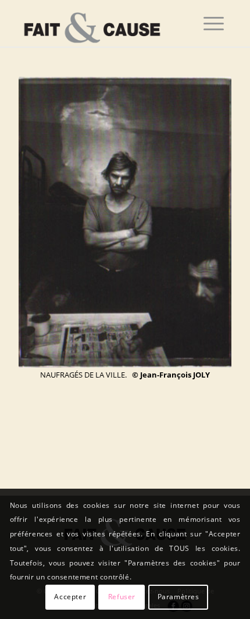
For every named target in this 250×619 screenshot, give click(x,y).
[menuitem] (213, 23)
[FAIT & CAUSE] (103, 23)
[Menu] (213, 23)
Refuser (121, 597)
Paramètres (178, 597)
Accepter (70, 597)
